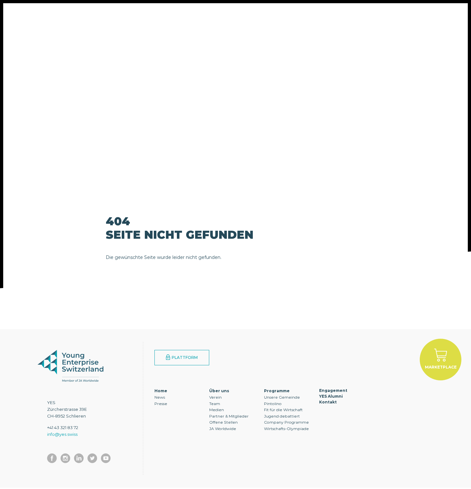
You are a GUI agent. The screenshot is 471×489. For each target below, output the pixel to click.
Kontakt (289, 17)
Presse (160, 403)
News (159, 397)
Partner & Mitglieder (229, 416)
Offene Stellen (223, 422)
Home (160, 390)
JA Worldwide (222, 428)
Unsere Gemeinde (282, 397)
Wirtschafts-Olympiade (286, 428)
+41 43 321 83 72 (62, 427)
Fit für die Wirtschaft (283, 409)
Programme (149, 17)
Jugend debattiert (282, 416)
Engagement (198, 17)
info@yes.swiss (62, 434)
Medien (216, 409)
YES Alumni (246, 17)
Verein (215, 397)
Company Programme (286, 422)
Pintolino (273, 403)
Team (214, 403)
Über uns (104, 17)
